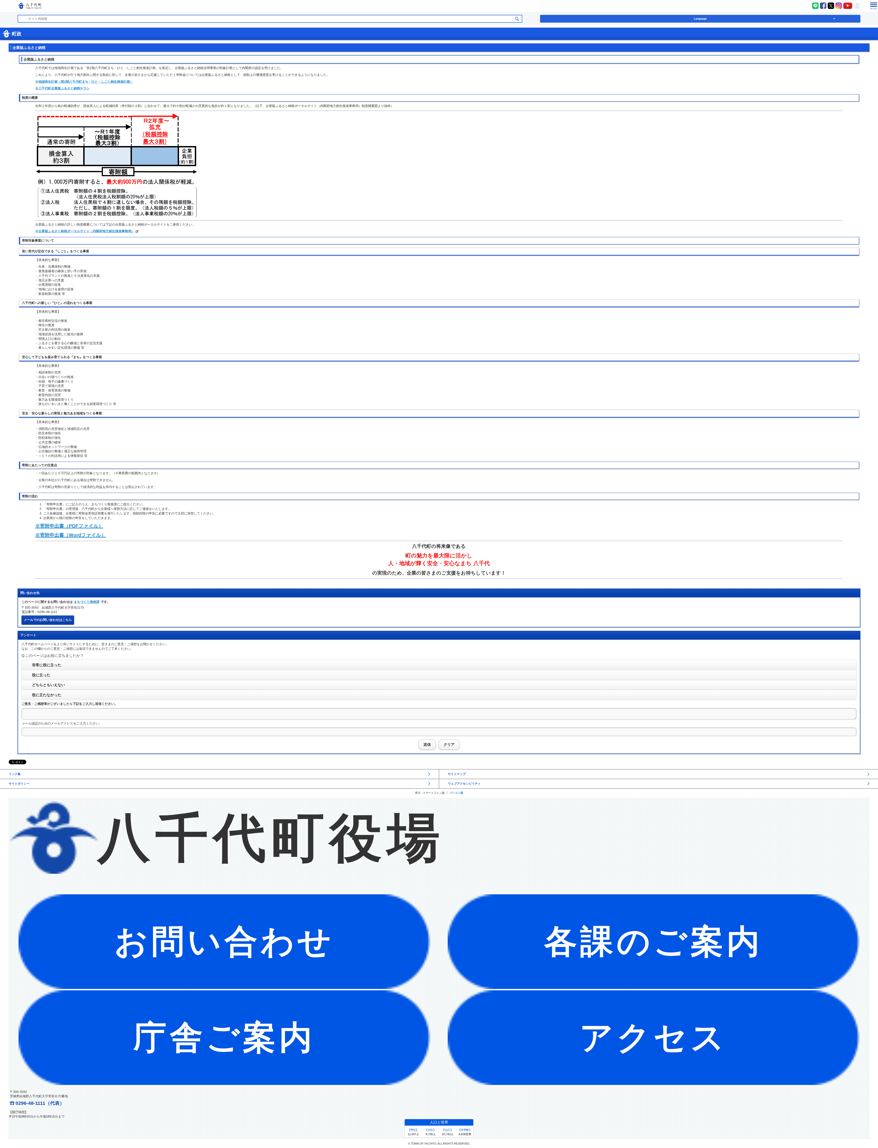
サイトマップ (457, 774)
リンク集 (15, 774)
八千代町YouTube (847, 6)
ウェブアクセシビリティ (464, 783)
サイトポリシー (19, 783)
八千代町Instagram (838, 6)
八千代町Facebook (823, 6)
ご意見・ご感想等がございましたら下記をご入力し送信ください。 (69, 704)
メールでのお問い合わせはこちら (48, 620)
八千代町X (831, 6)
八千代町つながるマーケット (857, 6)
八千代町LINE (815, 6)
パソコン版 (456, 792)
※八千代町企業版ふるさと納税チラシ (62, 88)
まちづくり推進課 (86, 602)
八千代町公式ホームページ (29, 6)
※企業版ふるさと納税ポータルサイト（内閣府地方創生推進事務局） (84, 231)
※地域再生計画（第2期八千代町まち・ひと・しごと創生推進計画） (84, 81)
